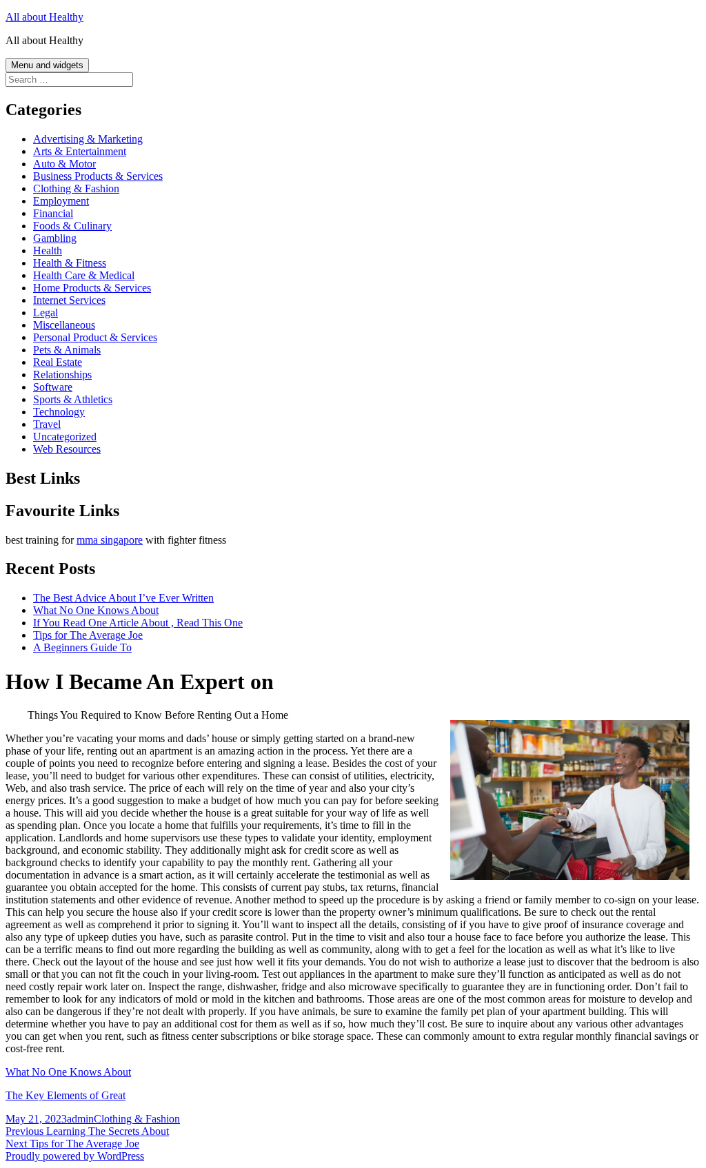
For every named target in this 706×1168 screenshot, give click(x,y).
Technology (59, 412)
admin (80, 1119)
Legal (45, 312)
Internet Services (69, 300)
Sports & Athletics (72, 399)
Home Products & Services (92, 288)
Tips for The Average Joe (88, 635)
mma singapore (110, 540)
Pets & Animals (67, 350)
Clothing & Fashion (76, 188)
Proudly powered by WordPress (75, 1156)
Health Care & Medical (83, 275)
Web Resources (67, 449)
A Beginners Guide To (82, 647)
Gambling (55, 238)
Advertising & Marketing (88, 139)
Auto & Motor (64, 164)
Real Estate (57, 362)
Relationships (62, 374)
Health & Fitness (69, 263)
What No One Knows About (96, 610)
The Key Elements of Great (65, 1095)
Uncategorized (65, 436)
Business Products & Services (98, 176)
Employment (61, 201)
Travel (47, 424)
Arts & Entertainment (79, 151)
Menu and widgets (47, 65)
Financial (53, 213)
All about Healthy (44, 17)
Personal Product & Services (95, 337)
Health (47, 250)
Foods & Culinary (72, 226)
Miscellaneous (64, 325)
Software (52, 387)
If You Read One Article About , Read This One (138, 622)
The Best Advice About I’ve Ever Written (123, 598)
